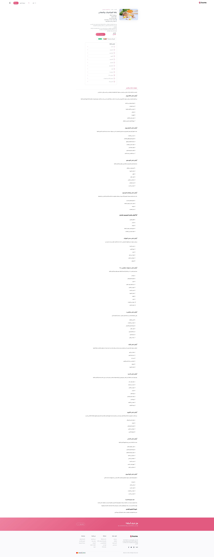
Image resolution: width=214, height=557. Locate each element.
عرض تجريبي (115, 545)
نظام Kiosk (104, 547)
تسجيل (16, 3)
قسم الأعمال (93, 539)
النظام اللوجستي (103, 543)
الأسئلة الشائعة (82, 539)
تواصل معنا (81, 524)
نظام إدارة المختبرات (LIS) (101, 541)
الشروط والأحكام (82, 541)
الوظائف (115, 541)
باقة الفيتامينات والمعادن (106, 9)
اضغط (95, 547)
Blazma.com (103, 539)
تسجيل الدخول (22, 3)
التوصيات (94, 543)
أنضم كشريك (114, 543)
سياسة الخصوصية (82, 543)
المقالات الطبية (93, 545)
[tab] (131, 88)
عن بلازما (115, 539)
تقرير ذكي (104, 545)
